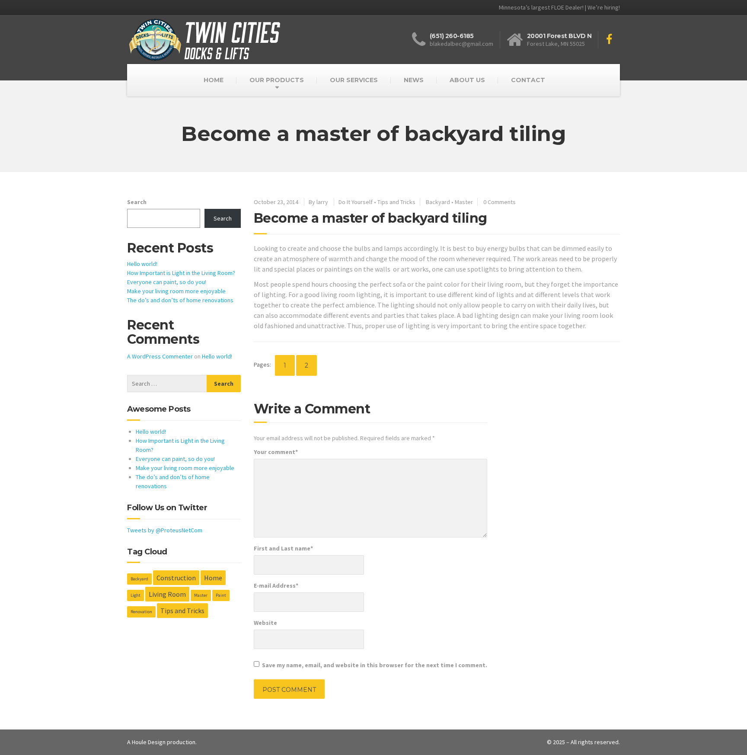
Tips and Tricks (396, 202)
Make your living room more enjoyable (176, 291)
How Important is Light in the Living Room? (181, 273)
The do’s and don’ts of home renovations (180, 300)
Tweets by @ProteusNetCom (164, 530)
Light (135, 595)
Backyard (438, 202)
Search (137, 202)
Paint (221, 595)
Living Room (167, 594)
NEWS (414, 80)
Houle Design (149, 742)
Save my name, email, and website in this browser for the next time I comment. (374, 665)
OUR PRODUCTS (276, 80)
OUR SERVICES (354, 80)
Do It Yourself (355, 202)
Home (213, 577)
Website (265, 623)
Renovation (141, 611)
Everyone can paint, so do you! (166, 282)
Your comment (276, 452)
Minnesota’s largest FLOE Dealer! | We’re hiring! (559, 7)
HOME (213, 80)
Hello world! (142, 264)
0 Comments (499, 202)
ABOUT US (467, 80)
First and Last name (283, 548)
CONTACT (528, 80)
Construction (176, 577)
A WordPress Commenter (160, 356)
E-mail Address (276, 585)
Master (464, 202)
